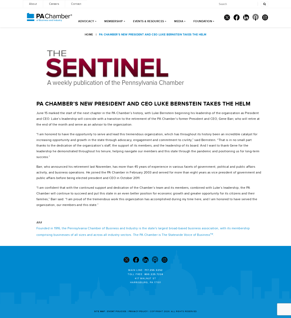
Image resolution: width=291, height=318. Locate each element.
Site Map (99, 311)
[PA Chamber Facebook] (237, 17)
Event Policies (116, 311)
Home (89, 34)
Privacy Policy (138, 311)
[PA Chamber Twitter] (227, 17)
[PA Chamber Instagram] (265, 17)
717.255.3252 (154, 270)
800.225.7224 (154, 274)
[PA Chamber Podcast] (256, 17)
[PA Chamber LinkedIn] (246, 17)
